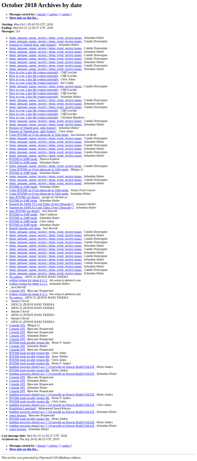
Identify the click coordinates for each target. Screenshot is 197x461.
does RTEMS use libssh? (24, 197)
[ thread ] (41, 14)
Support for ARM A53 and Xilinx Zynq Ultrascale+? (41, 204)
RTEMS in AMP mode (23, 159)
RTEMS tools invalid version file (29, 342)
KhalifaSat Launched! (23, 408)
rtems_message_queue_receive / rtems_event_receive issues (45, 37)
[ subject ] (54, 14)
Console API (17, 290)
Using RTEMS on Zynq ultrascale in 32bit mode (39, 134)
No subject (16, 276)
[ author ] (66, 14)
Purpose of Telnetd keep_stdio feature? (33, 44)
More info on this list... (23, 17)
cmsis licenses (18, 415)
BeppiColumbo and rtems (25, 228)
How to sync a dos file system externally (34, 72)
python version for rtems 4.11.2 (28, 280)
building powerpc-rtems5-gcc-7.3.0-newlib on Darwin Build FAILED (52, 366)
